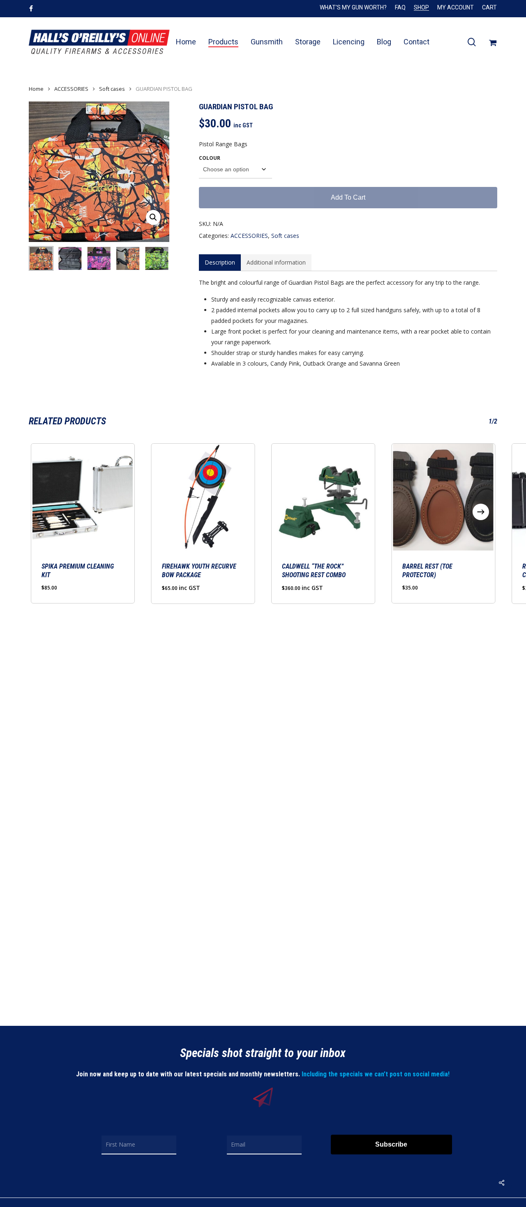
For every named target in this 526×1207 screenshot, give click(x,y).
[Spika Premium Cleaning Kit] (82, 497)
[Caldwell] (323, 497)
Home (36, 88)
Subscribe (391, 1144)
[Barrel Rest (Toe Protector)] (443, 497)
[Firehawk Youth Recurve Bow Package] (203, 497)
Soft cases (112, 88)
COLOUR (209, 157)
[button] (153, 217)
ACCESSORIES (71, 88)
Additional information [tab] (276, 262)
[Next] (156, 258)
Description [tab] (220, 262)
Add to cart (348, 197)
